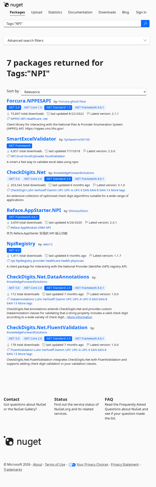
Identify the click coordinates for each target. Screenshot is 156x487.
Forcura (64, 101)
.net (45, 119)
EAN (86, 190)
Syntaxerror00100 (77, 139)
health (65, 261)
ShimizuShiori (78, 211)
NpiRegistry (21, 243)
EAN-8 (94, 190)
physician (77, 261)
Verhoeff (40, 190)
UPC (60, 190)
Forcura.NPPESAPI (29, 100)
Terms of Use (55, 464)
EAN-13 (105, 190)
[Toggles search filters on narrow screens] (145, 41)
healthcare (53, 261)
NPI (23, 119)
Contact (12, 399)
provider (39, 261)
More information (79, 317)
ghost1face (78, 101)
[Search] (145, 23)
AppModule (29, 227)
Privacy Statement (125, 464)
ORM (41, 227)
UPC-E (78, 190)
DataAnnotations (22, 299)
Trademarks (13, 469)
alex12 (48, 244)
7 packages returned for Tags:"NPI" (55, 68)
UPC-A (68, 190)
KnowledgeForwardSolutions (74, 173)
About (37, 464)
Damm (52, 190)
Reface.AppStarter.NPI (34, 210)
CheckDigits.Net (26, 172)
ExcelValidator (55, 156)
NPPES (15, 119)
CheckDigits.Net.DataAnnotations (48, 276)
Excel (20, 156)
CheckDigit (18, 190)
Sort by (13, 90)
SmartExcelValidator (31, 138)
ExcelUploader (34, 156)
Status (60, 399)
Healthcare (33, 119)
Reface (15, 227)
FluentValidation (22, 350)
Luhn (30, 190)
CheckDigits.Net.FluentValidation (47, 327)
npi (13, 261)
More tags (118, 190)
